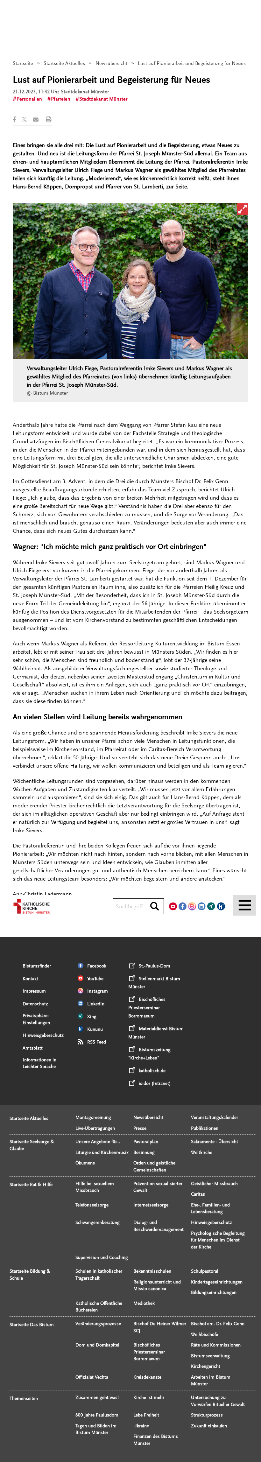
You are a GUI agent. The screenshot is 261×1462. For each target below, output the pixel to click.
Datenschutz (35, 1004)
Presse (139, 1128)
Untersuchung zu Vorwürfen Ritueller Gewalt (218, 1401)
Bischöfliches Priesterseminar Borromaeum (149, 1351)
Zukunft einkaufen (209, 1426)
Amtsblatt (33, 1048)
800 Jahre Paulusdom (96, 1415)
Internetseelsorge (150, 1205)
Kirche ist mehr (148, 1397)
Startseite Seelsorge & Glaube (32, 1145)
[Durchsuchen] (154, 906)
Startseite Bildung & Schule (30, 1275)
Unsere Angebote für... (97, 1141)
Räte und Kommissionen (216, 1345)
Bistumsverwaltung (210, 1356)
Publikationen (204, 1128)
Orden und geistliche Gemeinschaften (154, 1166)
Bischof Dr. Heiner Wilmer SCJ (159, 1327)
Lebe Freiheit (146, 1415)
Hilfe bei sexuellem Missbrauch (94, 1187)
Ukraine (141, 1426)
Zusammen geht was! (97, 1397)
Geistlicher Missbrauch (214, 1183)
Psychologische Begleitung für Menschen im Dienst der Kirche (218, 1240)
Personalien (29, 99)
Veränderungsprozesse (98, 1323)
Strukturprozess (207, 1415)
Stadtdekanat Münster (103, 99)
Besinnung (144, 1152)
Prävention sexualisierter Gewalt (157, 1187)
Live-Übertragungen (95, 1128)
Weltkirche (201, 1152)
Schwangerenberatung (97, 1222)
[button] (17, 119)
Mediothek (144, 1303)
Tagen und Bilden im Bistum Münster (95, 1429)
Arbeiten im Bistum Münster (210, 1380)
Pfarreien (60, 99)
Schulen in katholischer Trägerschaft (98, 1275)
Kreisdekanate (147, 1377)
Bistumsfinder (37, 966)
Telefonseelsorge (92, 1205)
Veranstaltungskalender (214, 1117)
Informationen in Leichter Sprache (39, 1063)
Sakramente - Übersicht (214, 1141)
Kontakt (30, 978)
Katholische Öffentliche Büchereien (98, 1307)
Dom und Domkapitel (97, 1345)
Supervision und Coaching (101, 1257)
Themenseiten (24, 1398)
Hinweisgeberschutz (43, 1035)
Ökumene (85, 1163)
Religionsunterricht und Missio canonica (157, 1285)
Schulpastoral (204, 1271)
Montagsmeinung (93, 1117)
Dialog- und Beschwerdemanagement (158, 1226)
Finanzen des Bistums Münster (155, 1440)
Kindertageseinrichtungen (217, 1282)
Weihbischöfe (204, 1334)
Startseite (23, 63)
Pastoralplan (145, 1141)
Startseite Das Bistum (32, 1324)
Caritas (198, 1194)
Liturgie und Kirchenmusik (102, 1152)
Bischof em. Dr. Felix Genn (217, 1323)
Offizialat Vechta (91, 1377)
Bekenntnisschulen (152, 1271)
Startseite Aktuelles (64, 63)
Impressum (34, 991)
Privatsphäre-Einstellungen (36, 1019)
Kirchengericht (205, 1366)
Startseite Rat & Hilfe (31, 1184)
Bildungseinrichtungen (213, 1292)
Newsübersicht (111, 63)
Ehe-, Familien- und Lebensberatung (210, 1208)
